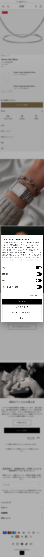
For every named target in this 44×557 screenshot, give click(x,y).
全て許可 (22, 301)
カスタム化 (20, 307)
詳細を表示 (34, 295)
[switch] (39, 274)
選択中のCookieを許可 (22, 312)
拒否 (22, 318)
